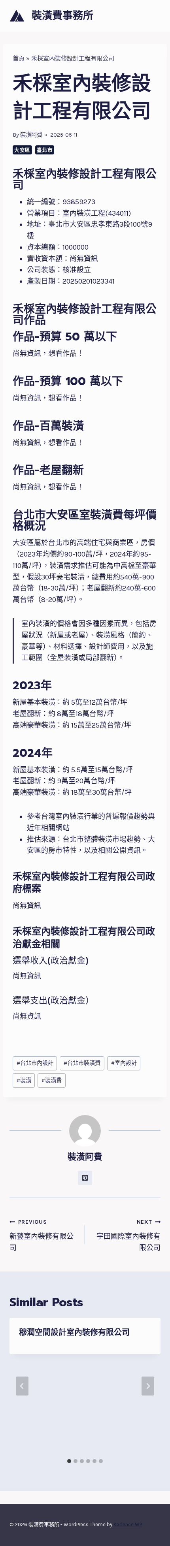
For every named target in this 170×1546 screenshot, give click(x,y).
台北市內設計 (35, 1063)
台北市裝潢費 (82, 1063)
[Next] (148, 1386)
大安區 (22, 150)
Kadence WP (127, 1524)
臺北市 (45, 150)
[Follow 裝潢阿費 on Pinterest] (85, 1178)
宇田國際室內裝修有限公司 (128, 1235)
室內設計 (124, 1063)
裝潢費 (52, 1080)
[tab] (69, 1461)
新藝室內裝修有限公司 (41, 1235)
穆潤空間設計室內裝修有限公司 (74, 1332)
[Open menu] (153, 15)
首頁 (19, 58)
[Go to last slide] (22, 1386)
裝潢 (24, 1080)
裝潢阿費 (31, 135)
